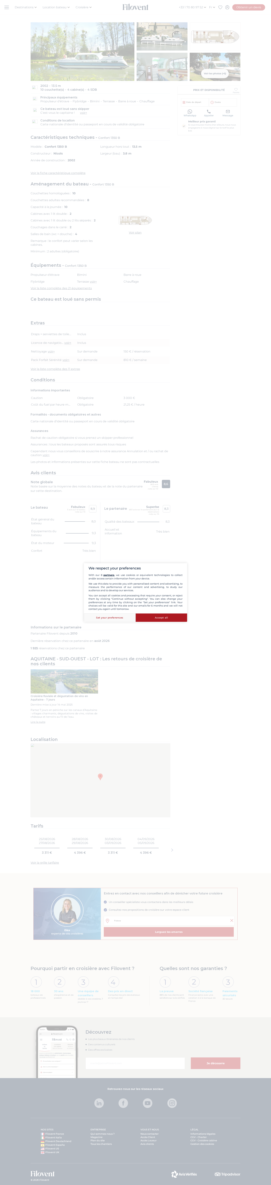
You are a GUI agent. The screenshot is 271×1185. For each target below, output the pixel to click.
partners (108, 575)
